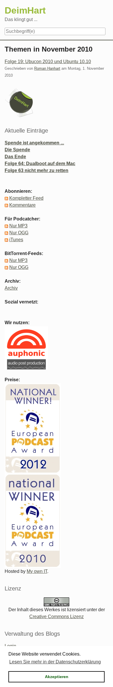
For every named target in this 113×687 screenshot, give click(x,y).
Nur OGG (18, 232)
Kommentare (22, 205)
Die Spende (17, 149)
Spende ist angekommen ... (34, 142)
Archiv (11, 288)
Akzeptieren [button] (56, 676)
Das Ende (15, 156)
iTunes (16, 239)
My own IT (37, 571)
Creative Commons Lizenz (56, 616)
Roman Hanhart (47, 68)
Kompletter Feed (26, 198)
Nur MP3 (18, 225)
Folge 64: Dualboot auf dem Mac (40, 163)
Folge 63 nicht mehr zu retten (36, 170)
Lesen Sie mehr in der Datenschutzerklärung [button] (55, 661)
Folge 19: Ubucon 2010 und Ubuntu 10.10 (48, 61)
